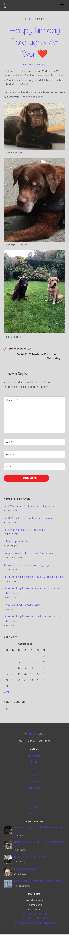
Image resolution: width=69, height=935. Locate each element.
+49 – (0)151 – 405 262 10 (34, 918)
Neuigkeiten (34, 756)
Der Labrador (34, 813)
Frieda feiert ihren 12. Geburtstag (22, 604)
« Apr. (7, 691)
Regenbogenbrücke (20, 349)
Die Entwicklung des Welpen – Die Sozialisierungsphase (34, 576)
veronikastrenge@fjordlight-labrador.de (34, 922)
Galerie (34, 775)
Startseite (34, 781)
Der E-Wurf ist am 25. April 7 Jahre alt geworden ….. (32, 506)
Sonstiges (42, 64)
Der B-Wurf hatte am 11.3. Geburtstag (24, 529)
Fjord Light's (33, 734)
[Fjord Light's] (5, 6)
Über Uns (34, 762)
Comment (12, 400)
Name (9, 442)
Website (10, 466)
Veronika (27, 64)
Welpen (34, 768)
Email (10, 454)
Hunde (34, 807)
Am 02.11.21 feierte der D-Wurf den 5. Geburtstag (38, 356)
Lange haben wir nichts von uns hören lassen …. (30, 553)
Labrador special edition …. (18, 541)
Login (6, 708)
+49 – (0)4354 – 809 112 (34, 913)
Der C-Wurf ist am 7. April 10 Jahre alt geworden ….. (32, 518)
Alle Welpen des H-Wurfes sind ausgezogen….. (29, 565)
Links (34, 794)
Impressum (34, 737)
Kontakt (34, 800)
